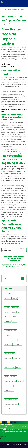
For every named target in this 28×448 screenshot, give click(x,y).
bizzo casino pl (8, 335)
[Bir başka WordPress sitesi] (6, 3)
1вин (19, 312)
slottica (14, 381)
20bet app (15, 316)
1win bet (17, 293)
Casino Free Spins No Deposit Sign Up (12, 91)
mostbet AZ (13, 376)
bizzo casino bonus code (10, 330)
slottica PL (20, 381)
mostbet (6, 376)
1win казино (20, 303)
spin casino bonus (9, 390)
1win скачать (13, 312)
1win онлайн (7, 307)
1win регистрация (15, 307)
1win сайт (6, 312)
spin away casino (9, 385)
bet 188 (14, 321)
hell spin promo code (9, 362)
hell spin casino (8, 344)
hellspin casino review (9, 353)
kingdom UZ (7, 372)
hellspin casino (17, 344)
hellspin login (17, 358)
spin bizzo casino (19, 385)
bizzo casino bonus (9, 326)
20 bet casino (8, 316)
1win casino (7, 298)
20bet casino (7, 321)
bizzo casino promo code (10, 339)
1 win (6, 293)
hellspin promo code (9, 367)
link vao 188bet (16, 372)
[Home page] (1, 9)
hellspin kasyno (8, 358)
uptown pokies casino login (11, 399)
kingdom (18, 367)
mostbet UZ (7, 381)
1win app (11, 293)
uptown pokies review (9, 408)
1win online (7, 303)
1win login (14, 298)
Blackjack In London (7, 66)
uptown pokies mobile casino (11, 404)
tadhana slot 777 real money (11, 395)
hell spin (20, 339)
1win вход (14, 303)
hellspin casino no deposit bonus (12, 349)
